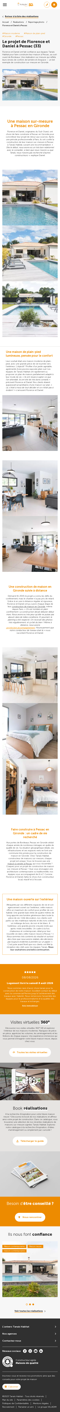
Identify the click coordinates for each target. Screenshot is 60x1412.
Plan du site (7, 1400)
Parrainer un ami (26, 1407)
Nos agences (9, 1333)
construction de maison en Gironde (28, 606)
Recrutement (8, 1407)
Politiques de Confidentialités (15, 1403)
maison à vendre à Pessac (20, 863)
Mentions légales (41, 1403)
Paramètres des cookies (28, 1400)
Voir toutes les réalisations (29, 1311)
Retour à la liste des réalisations (21, 16)
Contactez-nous (11, 1340)
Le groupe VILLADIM (47, 1407)
